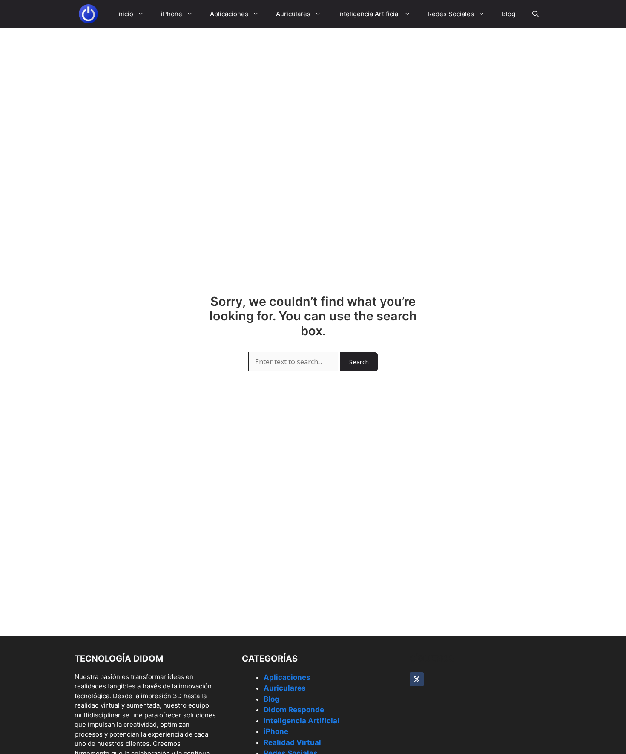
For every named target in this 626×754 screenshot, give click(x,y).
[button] (535, 14)
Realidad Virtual (292, 742)
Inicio (125, 14)
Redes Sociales (451, 14)
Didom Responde (294, 709)
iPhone (171, 14)
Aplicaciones (229, 14)
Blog (508, 14)
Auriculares (293, 14)
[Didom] (88, 14)
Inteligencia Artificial (369, 14)
